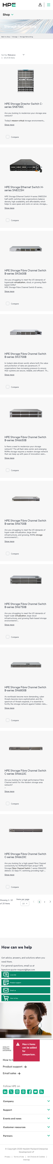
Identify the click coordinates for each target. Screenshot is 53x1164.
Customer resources (14, 1127)
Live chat (13, 975)
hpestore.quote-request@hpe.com (18, 969)
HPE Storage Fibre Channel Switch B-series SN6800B (25, 688)
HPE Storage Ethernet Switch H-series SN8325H (24, 188)
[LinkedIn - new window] (5, 1091)
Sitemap (26, 1160)
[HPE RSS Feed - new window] (41, 1091)
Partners (7, 1135)
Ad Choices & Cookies (36, 1157)
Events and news (12, 1118)
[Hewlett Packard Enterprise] (9, 4)
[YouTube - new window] (35, 1091)
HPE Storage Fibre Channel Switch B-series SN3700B (25, 355)
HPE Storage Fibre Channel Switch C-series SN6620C (25, 855)
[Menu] (48, 4)
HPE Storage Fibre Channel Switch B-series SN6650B (25, 438)
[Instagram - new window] (17, 1091)
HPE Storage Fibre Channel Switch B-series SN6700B (25, 522)
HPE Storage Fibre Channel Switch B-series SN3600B (25, 271)
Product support (15, 982)
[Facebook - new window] (29, 1091)
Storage (14, 36)
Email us (13, 990)
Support (7, 1109)
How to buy (14, 998)
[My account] (40, 4)
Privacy (7, 1157)
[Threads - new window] (23, 1091)
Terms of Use (19, 1157)
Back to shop (5, 36)
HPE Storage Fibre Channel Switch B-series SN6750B (25, 605)
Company (8, 1101)
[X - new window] (11, 1091)
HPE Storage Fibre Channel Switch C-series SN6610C (25, 772)
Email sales (9, 1073)
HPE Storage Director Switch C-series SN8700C (24, 105)
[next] (50, 901)
